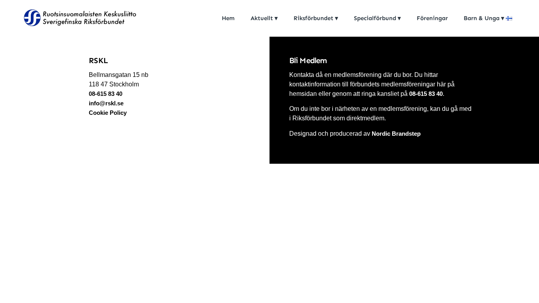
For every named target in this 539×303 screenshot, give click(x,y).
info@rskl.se (106, 103)
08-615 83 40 (106, 93)
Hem (228, 18)
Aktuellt (262, 18)
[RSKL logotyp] (79, 19)
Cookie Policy (108, 112)
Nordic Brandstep (396, 133)
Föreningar (432, 18)
